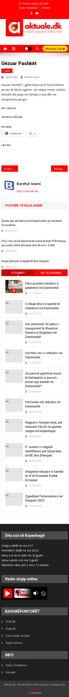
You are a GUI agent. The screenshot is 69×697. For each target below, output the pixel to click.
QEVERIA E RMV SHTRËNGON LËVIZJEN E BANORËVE (12, 169)
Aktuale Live (54, 48)
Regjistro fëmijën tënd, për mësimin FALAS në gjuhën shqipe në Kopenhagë (43, 427)
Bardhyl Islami (32, 77)
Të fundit (18, 273)
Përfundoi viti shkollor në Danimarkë (42, 404)
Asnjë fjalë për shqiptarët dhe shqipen (25, 261)
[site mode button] (28, 49)
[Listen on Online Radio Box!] (43, 593)
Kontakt (46, 7)
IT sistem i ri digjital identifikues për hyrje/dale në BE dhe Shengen (43, 451)
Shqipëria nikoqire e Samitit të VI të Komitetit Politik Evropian (44, 476)
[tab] (17, 272)
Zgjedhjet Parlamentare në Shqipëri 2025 (43, 498)
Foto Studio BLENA (18, 636)
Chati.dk (10, 621)
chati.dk (34, 688)
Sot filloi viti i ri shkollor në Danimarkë (43, 355)
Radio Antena (14, 643)
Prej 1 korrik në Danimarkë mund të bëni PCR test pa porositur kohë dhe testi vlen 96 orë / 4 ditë (33, 243)
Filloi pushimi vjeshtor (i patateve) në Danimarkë (42, 286)
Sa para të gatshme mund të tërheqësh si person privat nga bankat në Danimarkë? (43, 380)
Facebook (35, 692)
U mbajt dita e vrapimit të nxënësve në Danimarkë (42, 306)
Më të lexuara (51, 273)
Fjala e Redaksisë (28, 7)
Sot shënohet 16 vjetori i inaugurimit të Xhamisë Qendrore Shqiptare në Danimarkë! (42, 330)
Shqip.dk (11, 628)
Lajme (7, 70)
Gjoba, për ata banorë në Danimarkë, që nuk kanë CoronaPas (31, 223)
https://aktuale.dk (27, 191)
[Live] (7, 593)
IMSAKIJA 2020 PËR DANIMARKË (60, 169)
